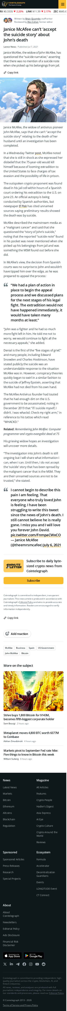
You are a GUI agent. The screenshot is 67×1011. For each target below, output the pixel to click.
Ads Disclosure (11, 935)
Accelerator (42, 865)
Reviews (41, 842)
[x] (5, 965)
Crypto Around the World (47, 833)
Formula (41, 859)
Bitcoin (7, 800)
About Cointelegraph (11, 914)
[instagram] (31, 965)
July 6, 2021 (52, 545)
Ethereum (8, 806)
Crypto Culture (44, 825)
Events (40, 882)
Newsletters (9, 922)
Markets (7, 793)
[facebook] (24, 965)
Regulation (9, 825)
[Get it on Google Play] (33, 955)
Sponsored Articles (13, 859)
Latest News (10, 46)
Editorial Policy (26, 602)
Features (41, 793)
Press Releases (11, 865)
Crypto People (44, 800)
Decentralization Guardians (45, 874)
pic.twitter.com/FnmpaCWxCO (36, 534)
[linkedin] (11, 965)
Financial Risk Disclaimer (10, 943)
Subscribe (33, 581)
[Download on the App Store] (12, 955)
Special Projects (12, 878)
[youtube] (37, 965)
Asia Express (43, 813)
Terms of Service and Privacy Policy (20, 1005)
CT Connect (42, 895)
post (38, 153)
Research (8, 872)
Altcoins (7, 813)
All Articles (42, 787)
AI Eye (39, 819)
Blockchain (9, 819)
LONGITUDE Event (46, 888)
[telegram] (18, 965)
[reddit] (43, 965)
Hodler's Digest (45, 806)
